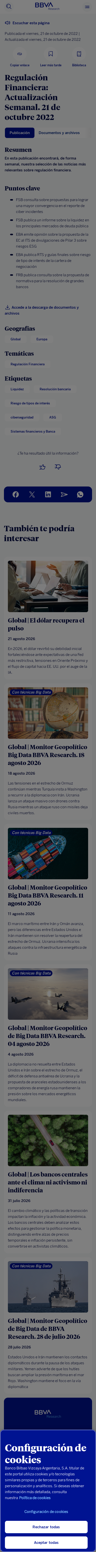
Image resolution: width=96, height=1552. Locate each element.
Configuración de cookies (46, 1511)
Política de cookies (35, 1498)
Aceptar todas (46, 1542)
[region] (48, 1491)
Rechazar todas (46, 1527)
